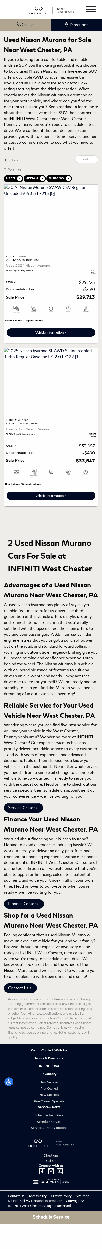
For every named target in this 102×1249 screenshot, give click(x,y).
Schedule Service (49, 1122)
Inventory (49, 1074)
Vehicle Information (49, 332)
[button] (9, 1082)
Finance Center (22, 903)
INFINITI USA (49, 1066)
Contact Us (18, 988)
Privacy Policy (61, 1196)
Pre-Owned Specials (49, 1101)
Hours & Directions (49, 1058)
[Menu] (91, 10)
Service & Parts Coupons (49, 1128)
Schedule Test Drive (49, 1115)
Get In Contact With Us (49, 1050)
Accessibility (38, 1196)
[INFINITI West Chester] (51, 9)
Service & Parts (49, 1107)
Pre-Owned (49, 1088)
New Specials (49, 1095)
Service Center (21, 807)
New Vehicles (49, 1082)
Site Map (83, 1196)
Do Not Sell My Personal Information (35, 1201)
